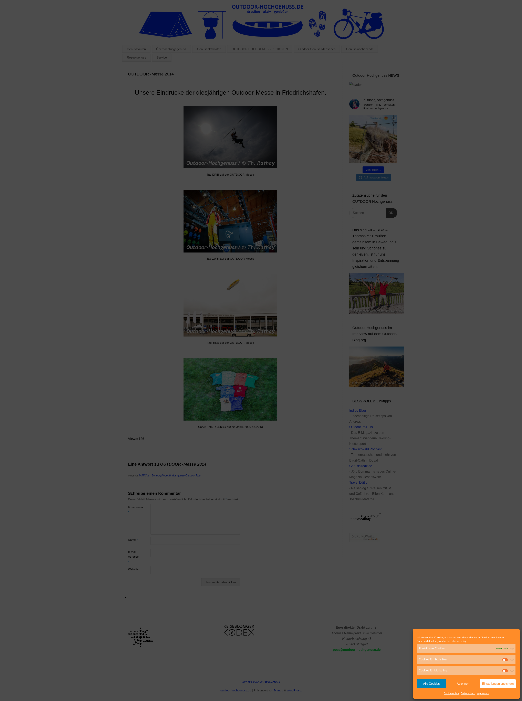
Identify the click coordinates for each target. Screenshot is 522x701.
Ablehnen (463, 683)
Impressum (483, 693)
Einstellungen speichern (498, 683)
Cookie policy (451, 693)
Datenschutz (468, 693)
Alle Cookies (431, 683)
